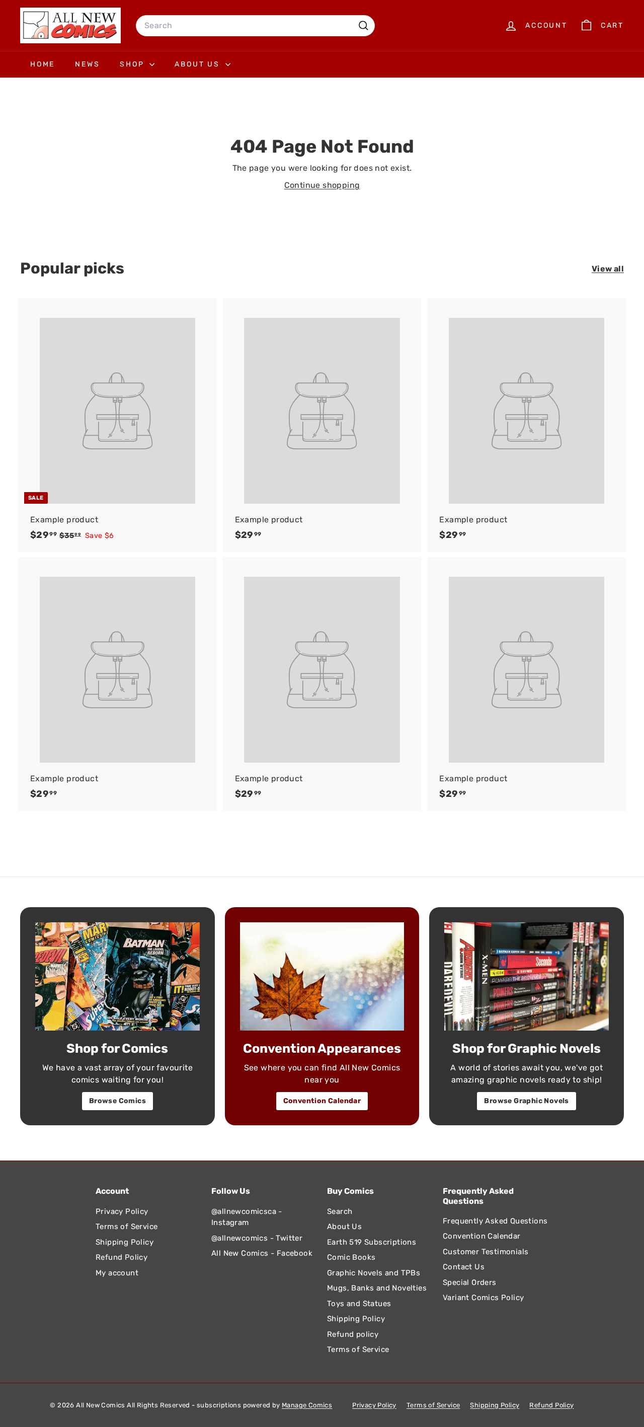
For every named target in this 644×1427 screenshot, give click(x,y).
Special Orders (470, 1282)
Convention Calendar (322, 1101)
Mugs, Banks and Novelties (377, 1288)
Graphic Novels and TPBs (373, 1272)
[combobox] (255, 25)
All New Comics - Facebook (261, 1253)
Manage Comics (307, 1405)
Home (42, 64)
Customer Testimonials (485, 1251)
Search (339, 1211)
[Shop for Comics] (117, 976)
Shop (133, 64)
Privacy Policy (122, 1211)
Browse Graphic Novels (526, 1101)
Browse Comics (117, 1101)
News (87, 64)
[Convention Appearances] (322, 976)
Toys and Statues (359, 1303)
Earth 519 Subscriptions (371, 1242)
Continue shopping (322, 185)
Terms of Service (126, 1226)
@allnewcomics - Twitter (256, 1238)
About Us (198, 64)
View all (608, 269)
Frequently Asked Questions (495, 1221)
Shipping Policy (124, 1242)
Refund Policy (121, 1257)
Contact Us (464, 1266)
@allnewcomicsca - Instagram (246, 1217)
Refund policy (352, 1334)
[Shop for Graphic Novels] (526, 976)
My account (117, 1272)
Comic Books (351, 1257)
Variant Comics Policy (483, 1297)
